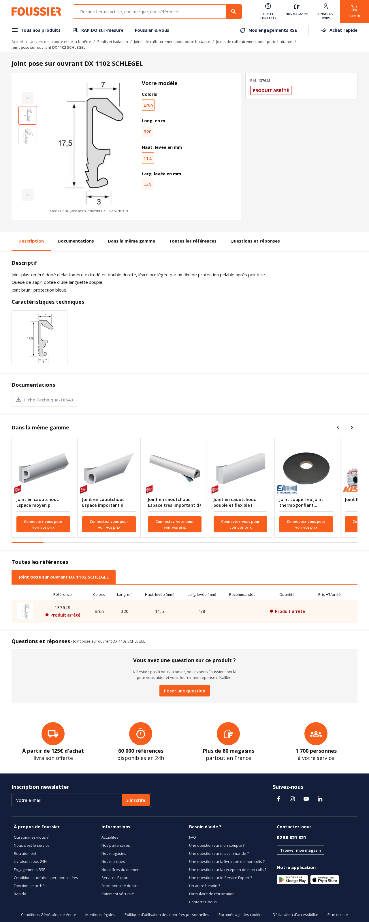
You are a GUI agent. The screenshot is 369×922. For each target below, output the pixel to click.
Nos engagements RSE (272, 30)
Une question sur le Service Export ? (220, 877)
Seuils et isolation (112, 41)
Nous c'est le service (32, 845)
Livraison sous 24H (30, 861)
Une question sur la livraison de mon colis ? (227, 861)
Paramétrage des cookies (241, 914)
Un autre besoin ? (204, 885)
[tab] (64, 577)
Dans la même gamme (131, 241)
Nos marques (113, 861)
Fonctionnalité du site (120, 885)
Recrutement (25, 853)
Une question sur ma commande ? (219, 853)
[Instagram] (292, 799)
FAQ (192, 837)
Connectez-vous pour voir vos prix (43, 524)
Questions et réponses (255, 241)
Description (31, 241)
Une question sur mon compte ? (216, 845)
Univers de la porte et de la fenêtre (60, 41)
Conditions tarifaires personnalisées (46, 877)
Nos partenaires (115, 845)
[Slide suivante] (351, 427)
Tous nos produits (41, 30)
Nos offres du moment (121, 869)
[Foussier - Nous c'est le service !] (36, 11)
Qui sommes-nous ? (31, 837)
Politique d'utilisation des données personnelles (167, 914)
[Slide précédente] (338, 427)
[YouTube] (306, 799)
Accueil (18, 41)
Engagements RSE (29, 869)
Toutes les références (192, 241)
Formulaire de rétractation (212, 893)
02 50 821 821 (291, 837)
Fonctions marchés (30, 885)
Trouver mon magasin (300, 850)
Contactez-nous (203, 901)
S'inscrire (135, 800)
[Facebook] (278, 799)
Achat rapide (343, 30)
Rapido (20, 893)
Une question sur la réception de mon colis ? (227, 869)
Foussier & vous (152, 30)
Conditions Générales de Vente (48, 914)
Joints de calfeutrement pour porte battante (172, 41)
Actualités (109, 837)
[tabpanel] (184, 606)
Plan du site (337, 914)
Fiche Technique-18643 (48, 400)
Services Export (115, 877)
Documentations (76, 241)
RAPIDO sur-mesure (102, 30)
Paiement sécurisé (117, 893)
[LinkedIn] (320, 799)
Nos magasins (113, 853)
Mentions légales (100, 914)
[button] (89, 146)
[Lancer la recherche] (234, 11)
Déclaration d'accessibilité (295, 914)
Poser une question (184, 691)
